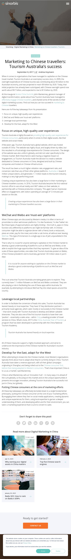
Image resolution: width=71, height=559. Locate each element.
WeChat (5, 236)
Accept (43, 551)
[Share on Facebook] (18, 423)
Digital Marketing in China (23, 47)
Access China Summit (24, 94)
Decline (58, 551)
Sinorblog (9, 47)
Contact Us (35, 526)
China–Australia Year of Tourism (50, 320)
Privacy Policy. (27, 543)
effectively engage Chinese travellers (17, 100)
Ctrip (39, 317)
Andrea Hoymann (46, 72)
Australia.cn (53, 171)
